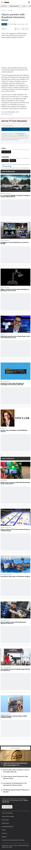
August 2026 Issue (14, 6)
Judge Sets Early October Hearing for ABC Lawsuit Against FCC (15, 764)
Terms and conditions (7, 813)
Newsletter (26, 28)
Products (4, 24)
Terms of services (19, 133)
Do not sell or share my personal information (13, 840)
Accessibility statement (7, 826)
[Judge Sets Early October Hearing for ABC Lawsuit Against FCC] (15, 759)
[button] (2, 2)
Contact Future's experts (8, 816)
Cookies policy (5, 823)
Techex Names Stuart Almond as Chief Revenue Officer (15, 777)
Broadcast (10, 10)
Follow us (18, 28)
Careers (4, 830)
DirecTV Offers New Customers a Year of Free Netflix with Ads (16, 771)
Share (5, 28)
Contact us (4, 833)
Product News (6, 152)
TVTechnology (12, 24)
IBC (24, 6)
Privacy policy (5, 820)
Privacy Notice (21, 135)
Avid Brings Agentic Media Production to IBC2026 (16, 791)
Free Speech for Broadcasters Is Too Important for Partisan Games (15, 784)
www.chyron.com (7, 114)
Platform (4, 10)
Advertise (4, 836)
